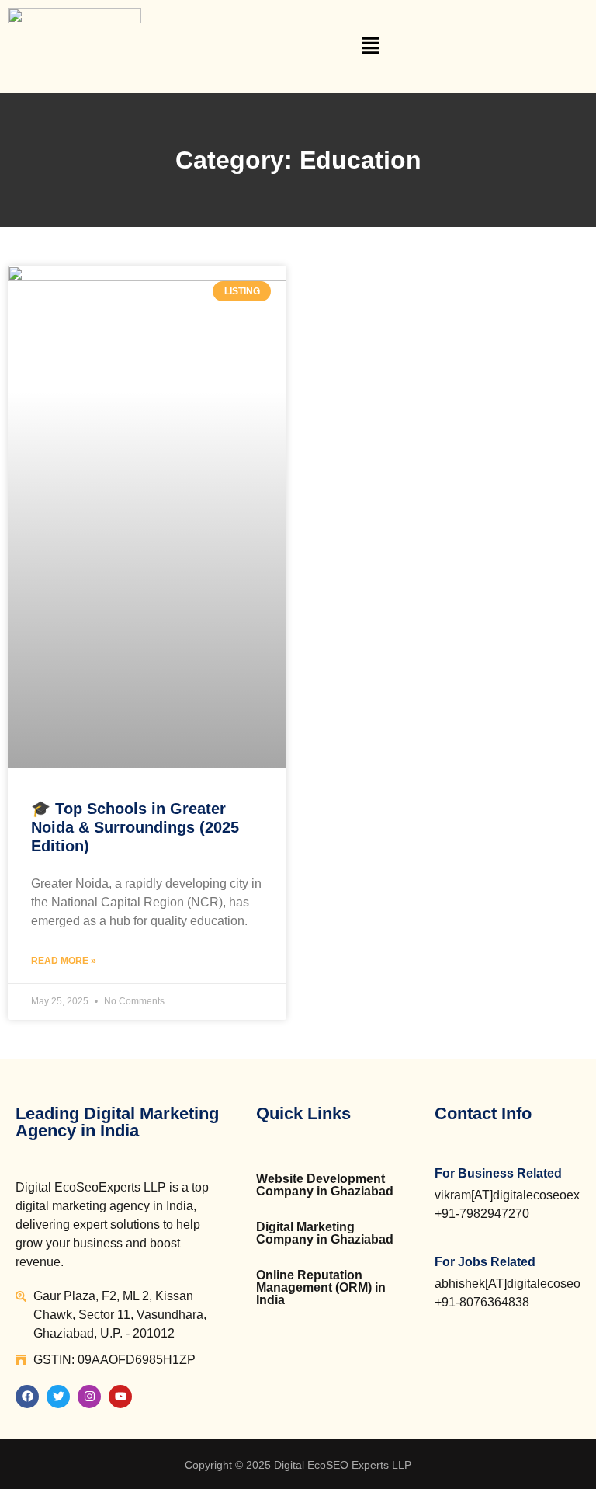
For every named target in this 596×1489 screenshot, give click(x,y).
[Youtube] (120, 1396)
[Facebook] (27, 1396)
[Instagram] (89, 1396)
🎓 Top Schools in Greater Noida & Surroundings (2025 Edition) (135, 827)
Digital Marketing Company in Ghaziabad (324, 1233)
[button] (370, 46)
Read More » (63, 960)
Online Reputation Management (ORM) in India (321, 1287)
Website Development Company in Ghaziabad (324, 1185)
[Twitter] (58, 1396)
